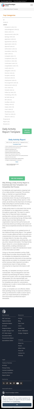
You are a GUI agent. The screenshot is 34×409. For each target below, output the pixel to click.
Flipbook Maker (6, 321)
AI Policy (4, 365)
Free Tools (21, 323)
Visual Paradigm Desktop (20, 1)
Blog (19, 321)
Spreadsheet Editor (7, 340)
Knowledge (21, 328)
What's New (21, 348)
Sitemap (20, 355)
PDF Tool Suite (6, 318)
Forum (20, 345)
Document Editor (7, 335)
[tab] (17, 15)
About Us (20, 343)
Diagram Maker (6, 328)
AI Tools (4, 326)
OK (17, 404)
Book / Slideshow (23, 330)
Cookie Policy (16, 401)
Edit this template (27, 131)
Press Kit (20, 350)
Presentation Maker (8, 338)
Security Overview (7, 372)
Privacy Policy (6, 368)
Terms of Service (7, 363)
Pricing (20, 318)
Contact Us (21, 353)
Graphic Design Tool (8, 330)
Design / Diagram (23, 333)
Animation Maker (7, 323)
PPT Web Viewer (6, 333)
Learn (19, 326)
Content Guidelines (7, 370)
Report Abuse (6, 375)
